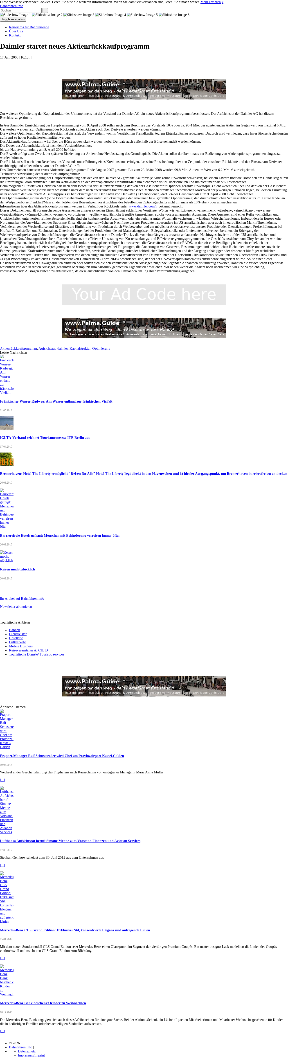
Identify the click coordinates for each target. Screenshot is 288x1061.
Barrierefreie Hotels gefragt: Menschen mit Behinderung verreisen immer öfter (60, 535)
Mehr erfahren (210, 2)
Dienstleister (18, 634)
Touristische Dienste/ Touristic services (36, 654)
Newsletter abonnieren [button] (16, 606)
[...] (2, 780)
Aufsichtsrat (47, 348)
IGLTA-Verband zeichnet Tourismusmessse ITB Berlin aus (45, 437)
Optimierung (101, 348)
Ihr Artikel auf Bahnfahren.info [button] (22, 598)
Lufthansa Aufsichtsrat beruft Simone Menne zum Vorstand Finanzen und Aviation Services (70, 841)
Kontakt (14, 35)
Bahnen (14, 630)
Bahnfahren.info (11, 6)
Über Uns (16, 31)
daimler (62, 348)
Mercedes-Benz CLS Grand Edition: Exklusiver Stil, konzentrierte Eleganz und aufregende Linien (75, 930)
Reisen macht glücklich (17, 569)
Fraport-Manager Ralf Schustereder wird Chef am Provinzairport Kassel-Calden (62, 756)
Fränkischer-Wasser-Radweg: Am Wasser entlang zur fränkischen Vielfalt (56, 401)
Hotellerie (16, 638)
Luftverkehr (17, 642)
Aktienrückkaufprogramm (18, 348)
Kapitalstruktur (80, 348)
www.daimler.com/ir (143, 206)
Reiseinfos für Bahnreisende (29, 27)
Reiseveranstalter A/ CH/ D (28, 650)
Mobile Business (21, 646)
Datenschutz (27, 1051)
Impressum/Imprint (31, 1055)
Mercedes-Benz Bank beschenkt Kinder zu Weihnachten (43, 1003)
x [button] (222, 2)
